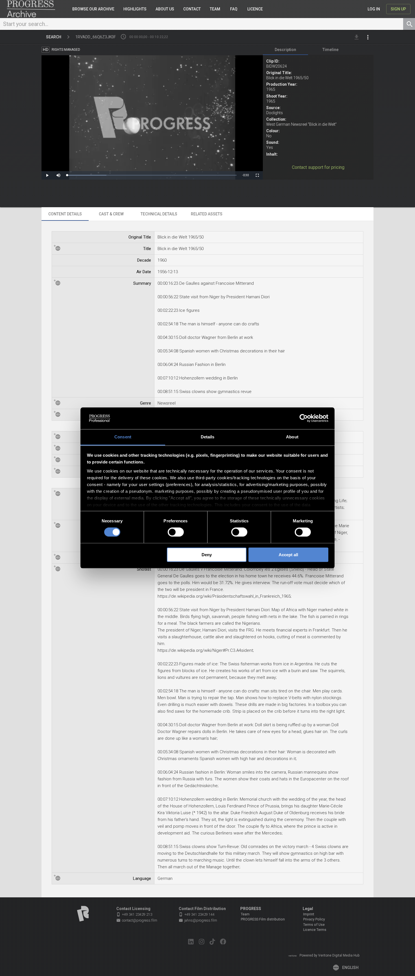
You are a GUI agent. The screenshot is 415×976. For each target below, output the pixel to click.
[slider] (152, 175)
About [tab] (292, 436)
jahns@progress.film (198, 920)
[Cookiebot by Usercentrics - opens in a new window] (303, 418)
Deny (207, 554)
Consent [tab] (122, 436)
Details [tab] (208, 436)
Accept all (288, 554)
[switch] (176, 531)
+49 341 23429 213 (134, 914)
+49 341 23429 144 (197, 914)
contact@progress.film (136, 920)
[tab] (285, 49)
